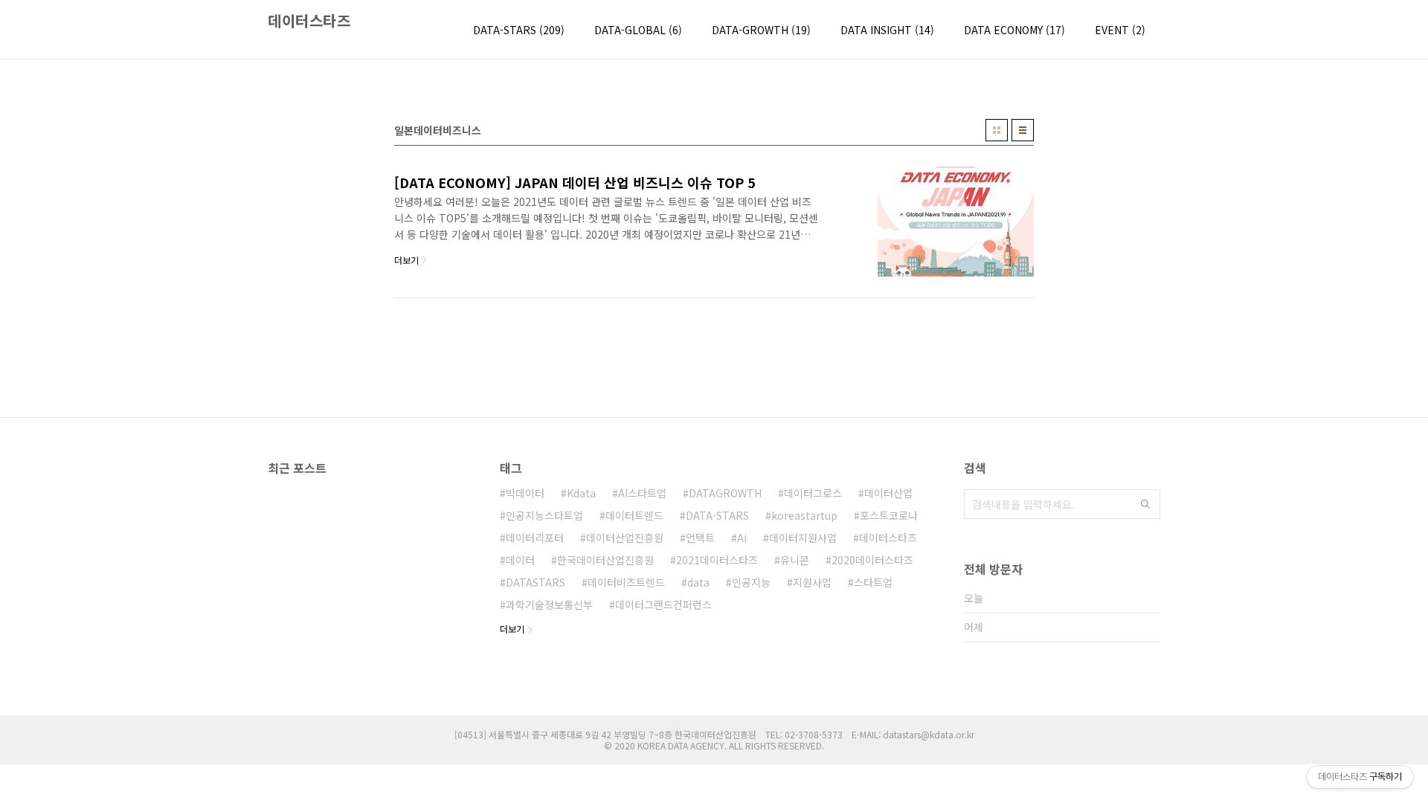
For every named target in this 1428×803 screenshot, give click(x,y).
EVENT (1120, 29)
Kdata (581, 493)
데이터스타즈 (309, 20)
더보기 (512, 628)
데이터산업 (888, 493)
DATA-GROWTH (761, 29)
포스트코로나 (889, 515)
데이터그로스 (813, 493)
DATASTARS (535, 582)
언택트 (700, 537)
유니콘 (794, 559)
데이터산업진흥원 (624, 537)
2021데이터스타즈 (717, 559)
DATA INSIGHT (887, 29)
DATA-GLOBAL (638, 29)
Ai (742, 537)
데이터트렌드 (634, 515)
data (698, 582)
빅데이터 (525, 493)
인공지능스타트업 (544, 515)
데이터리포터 (535, 537)
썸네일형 (996, 130)
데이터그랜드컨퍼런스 (663, 604)
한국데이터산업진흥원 (605, 559)
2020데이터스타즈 (872, 559)
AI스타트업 (642, 493)
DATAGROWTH (725, 493)
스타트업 (873, 582)
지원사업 (812, 582)
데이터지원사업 (803, 537)
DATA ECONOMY (1014, 29)
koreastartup (804, 515)
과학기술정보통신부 (549, 604)
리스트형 (1023, 130)
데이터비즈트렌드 (626, 582)
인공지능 (751, 582)
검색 (1145, 504)
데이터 (520, 559)
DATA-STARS (519, 29)
